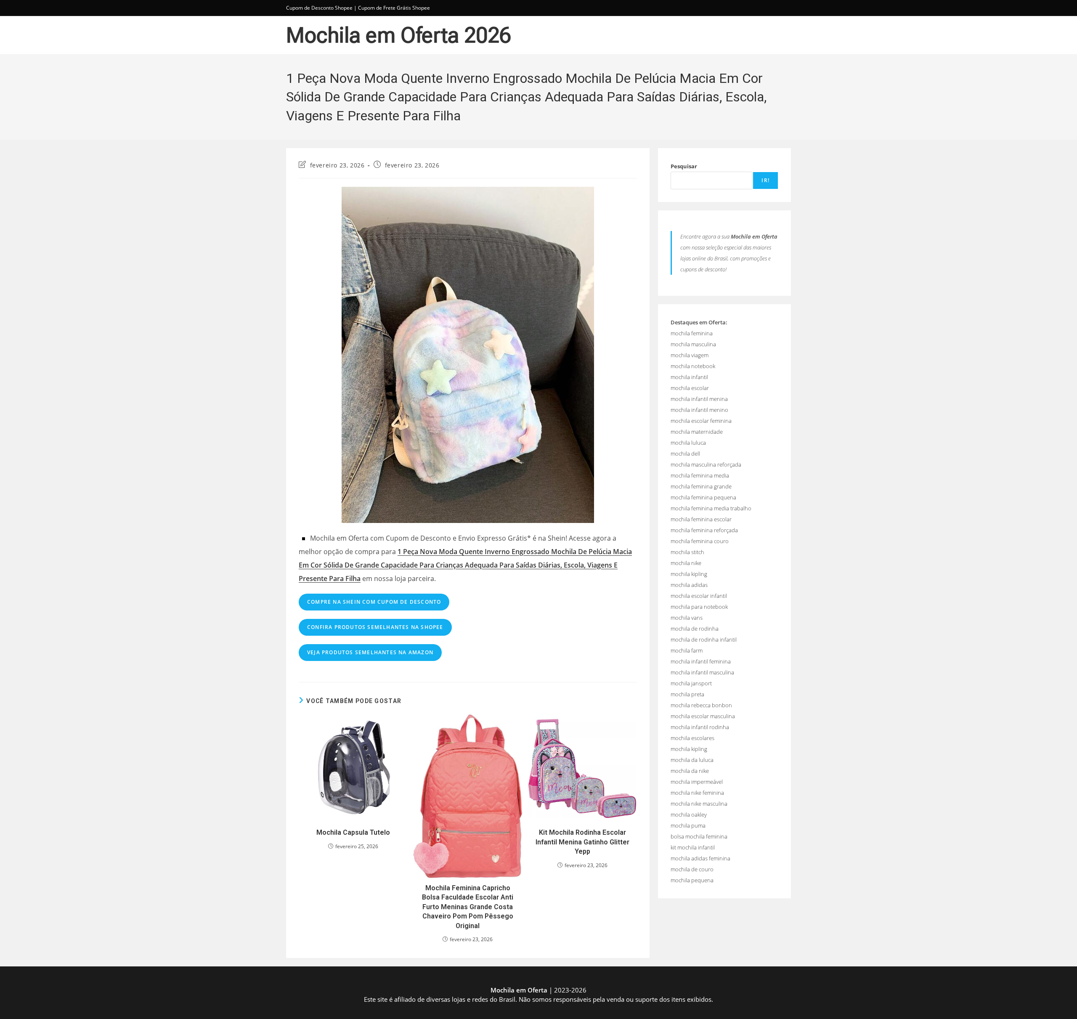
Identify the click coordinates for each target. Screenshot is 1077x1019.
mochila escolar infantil (699, 596)
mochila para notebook (699, 606)
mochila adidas (689, 585)
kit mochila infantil (693, 847)
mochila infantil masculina (702, 672)
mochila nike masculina (699, 803)
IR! (765, 180)
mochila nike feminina (697, 792)
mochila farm (687, 650)
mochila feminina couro (700, 541)
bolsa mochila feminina (699, 836)
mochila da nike (690, 771)
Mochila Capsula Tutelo (353, 832)
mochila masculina (693, 344)
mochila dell (685, 453)
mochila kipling (689, 574)
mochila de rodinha (695, 628)
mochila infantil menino (699, 410)
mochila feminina (692, 333)
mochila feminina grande (701, 486)
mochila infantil (689, 377)
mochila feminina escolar (701, 519)
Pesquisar (684, 166)
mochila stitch (687, 552)
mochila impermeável (697, 781)
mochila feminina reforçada (704, 530)
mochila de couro (692, 869)
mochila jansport (691, 683)
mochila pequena (692, 880)
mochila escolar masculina (703, 716)
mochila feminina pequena (703, 497)
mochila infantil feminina (701, 661)
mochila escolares (692, 738)
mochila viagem (689, 355)
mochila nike (686, 563)
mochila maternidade (697, 431)
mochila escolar (690, 388)
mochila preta (687, 694)
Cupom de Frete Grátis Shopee (394, 7)
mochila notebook (693, 366)
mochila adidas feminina (700, 858)
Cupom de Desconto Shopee (319, 7)
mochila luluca (688, 442)
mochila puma (688, 825)
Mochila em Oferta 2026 (398, 35)
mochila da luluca (692, 760)
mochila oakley (689, 814)
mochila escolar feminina (701, 421)
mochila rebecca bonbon (701, 705)
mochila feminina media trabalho (711, 508)
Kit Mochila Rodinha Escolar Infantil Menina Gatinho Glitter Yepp (582, 841)
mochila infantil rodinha (700, 727)
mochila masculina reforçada (706, 464)
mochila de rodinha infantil (704, 639)
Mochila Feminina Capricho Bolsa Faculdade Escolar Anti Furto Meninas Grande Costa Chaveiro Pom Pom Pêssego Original (467, 907)
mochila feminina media (700, 475)
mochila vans (687, 617)
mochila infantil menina (699, 399)
